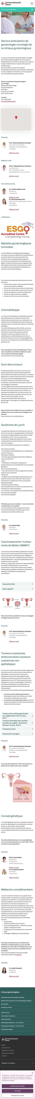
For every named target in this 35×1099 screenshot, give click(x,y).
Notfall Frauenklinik (6, 1019)
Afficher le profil (14, 153)
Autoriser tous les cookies (17, 1086)
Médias (3, 1045)
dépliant (19, 954)
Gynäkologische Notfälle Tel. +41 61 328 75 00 (12, 1026)
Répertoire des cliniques (8, 1053)
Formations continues (6, 1007)
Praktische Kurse (5, 1012)
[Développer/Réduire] (32, 3)
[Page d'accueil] (11, 3)
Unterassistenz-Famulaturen (8, 1016)
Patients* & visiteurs (8, 1063)
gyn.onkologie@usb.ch (8, 101)
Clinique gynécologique (8, 9)
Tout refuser (17, 1091)
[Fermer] (32, 1073)
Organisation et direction (8, 1050)
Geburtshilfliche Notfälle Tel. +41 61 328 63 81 (12, 1022)
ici (22, 356)
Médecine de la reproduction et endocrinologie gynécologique (16, 1000)
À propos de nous (6, 1047)
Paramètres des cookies (17, 1095)
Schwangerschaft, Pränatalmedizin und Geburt (12, 997)
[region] (17, 1084)
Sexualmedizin (4, 1004)
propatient (4, 1055)
